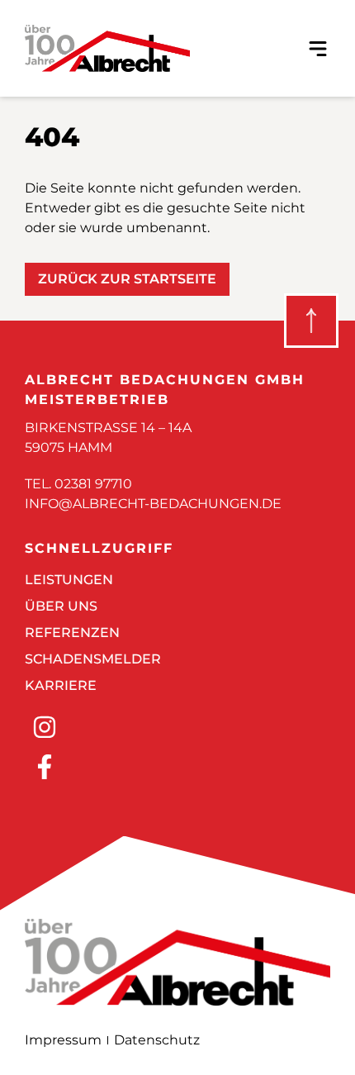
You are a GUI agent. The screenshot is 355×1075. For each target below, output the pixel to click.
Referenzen (72, 632)
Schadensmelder (93, 659)
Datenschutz (157, 1040)
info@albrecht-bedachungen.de (153, 503)
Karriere (61, 685)
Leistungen (69, 579)
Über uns (61, 606)
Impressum (63, 1040)
